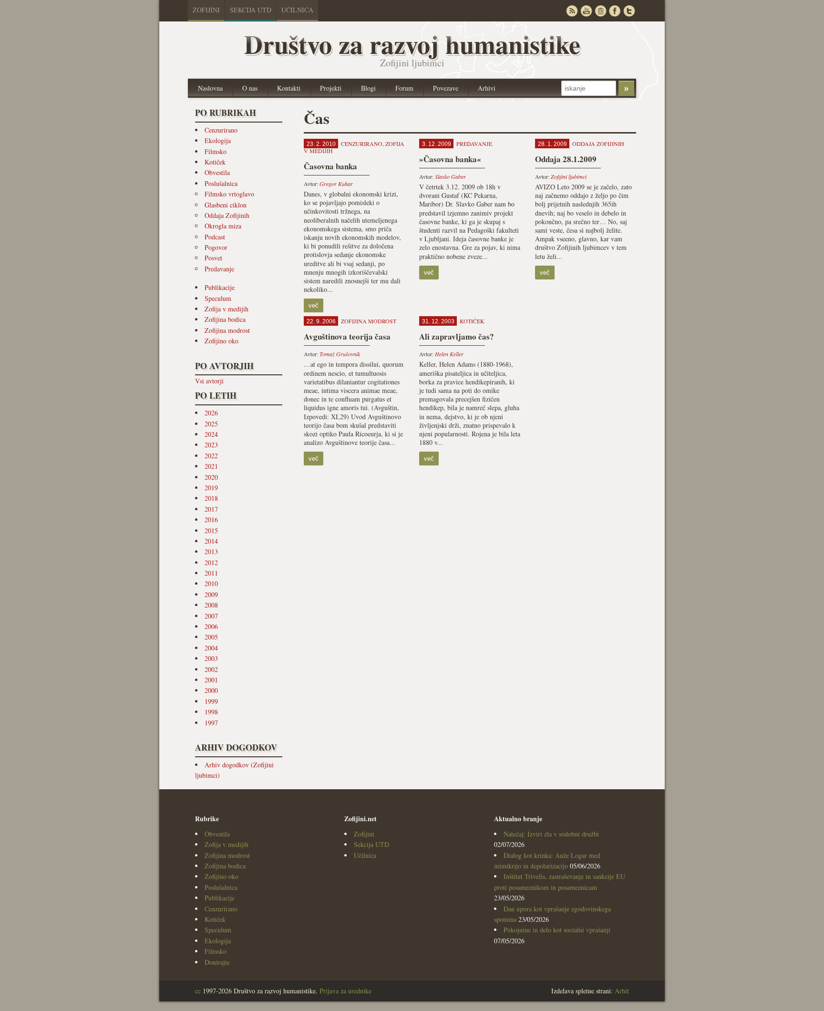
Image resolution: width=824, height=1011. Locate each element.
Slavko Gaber (450, 176)
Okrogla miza (223, 225)
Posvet (213, 257)
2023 (211, 444)
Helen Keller (449, 354)
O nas (250, 88)
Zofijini (206, 9)
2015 (211, 530)
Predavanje (219, 268)
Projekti (330, 88)
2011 (211, 573)
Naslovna (210, 88)
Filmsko (216, 151)
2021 (211, 466)
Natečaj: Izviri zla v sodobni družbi (551, 833)
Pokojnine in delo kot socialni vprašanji (557, 929)
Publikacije (220, 287)
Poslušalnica (221, 183)
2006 (211, 626)
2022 (211, 455)
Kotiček (215, 161)
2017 (211, 509)
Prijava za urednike (345, 990)
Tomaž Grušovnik (339, 354)
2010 (211, 583)
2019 (211, 487)
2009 (211, 594)
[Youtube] (586, 11)
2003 (211, 658)
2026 (211, 412)
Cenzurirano (221, 129)
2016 (211, 519)
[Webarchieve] (600, 11)
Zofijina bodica (225, 319)
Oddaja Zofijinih (227, 215)
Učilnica (297, 9)
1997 (211, 722)
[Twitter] (629, 11)
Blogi (368, 88)
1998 (211, 711)
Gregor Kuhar (336, 183)
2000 (211, 690)
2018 (211, 498)
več (314, 305)
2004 (211, 647)
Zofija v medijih (226, 308)
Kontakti (288, 88)
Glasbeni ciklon (226, 204)
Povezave (445, 88)
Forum (404, 88)
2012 (211, 562)
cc (198, 990)
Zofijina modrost (227, 330)
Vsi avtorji (209, 380)
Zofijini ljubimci (569, 176)
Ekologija (218, 140)
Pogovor (216, 247)
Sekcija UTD (250, 9)
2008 (211, 604)
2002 (211, 669)
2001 (211, 679)
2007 (211, 615)
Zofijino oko (221, 340)
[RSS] (572, 11)
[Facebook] (615, 11)
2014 (211, 541)
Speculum (218, 298)
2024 (211, 434)
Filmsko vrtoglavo (229, 193)
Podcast (215, 236)
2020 (211, 477)
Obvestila (217, 172)
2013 (211, 551)
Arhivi (486, 88)
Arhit (622, 990)
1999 (211, 701)
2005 (211, 636)
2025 (211, 423)
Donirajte (217, 962)
